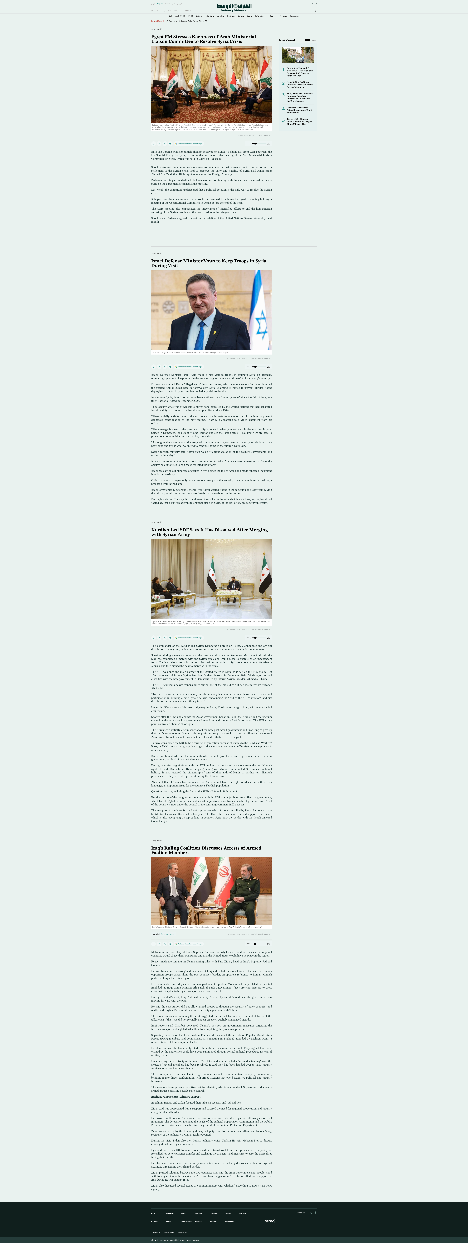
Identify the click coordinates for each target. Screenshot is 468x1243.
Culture (241, 16)
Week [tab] (314, 40)
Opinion (199, 16)
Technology (294, 16)
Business (231, 16)
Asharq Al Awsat (168, 934)
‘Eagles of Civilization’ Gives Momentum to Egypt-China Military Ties (300, 121)
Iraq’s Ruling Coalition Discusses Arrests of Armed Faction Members (300, 84)
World (190, 16)
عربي (153, 4)
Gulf (170, 16)
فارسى (179, 4)
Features (283, 16)
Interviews (210, 16)
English (160, 4)
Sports (249, 16)
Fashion (273, 16)
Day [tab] (308, 40)
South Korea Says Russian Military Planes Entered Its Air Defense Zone (195, 21)
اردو (173, 4)
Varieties (220, 16)
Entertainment (261, 16)
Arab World (180, 16)
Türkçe (167, 4)
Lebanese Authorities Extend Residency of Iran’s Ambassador (299, 110)
